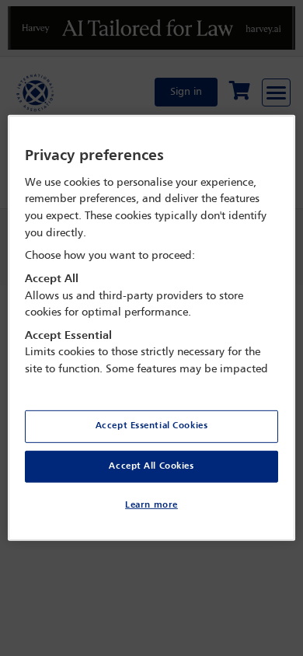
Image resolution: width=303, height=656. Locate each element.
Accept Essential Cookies (152, 425)
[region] (152, 328)
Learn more (151, 505)
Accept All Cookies (151, 465)
